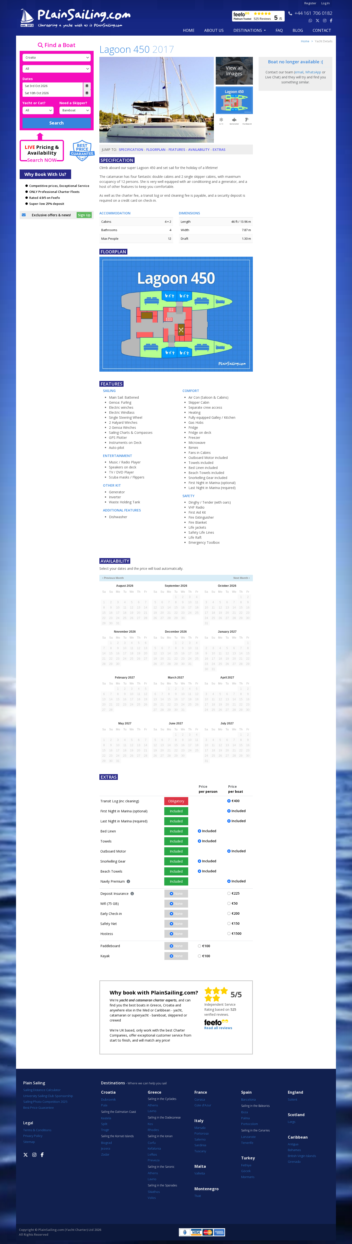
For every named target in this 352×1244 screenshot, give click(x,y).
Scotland (296, 1115)
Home (188, 30)
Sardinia (200, 1145)
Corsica (199, 1099)
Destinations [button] (248, 30)
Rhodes (153, 1130)
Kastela (106, 1118)
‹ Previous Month (113, 577)
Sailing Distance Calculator (42, 1090)
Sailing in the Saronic (161, 1166)
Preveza (153, 1160)
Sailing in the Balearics (255, 1106)
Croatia (108, 1092)
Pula (104, 1105)
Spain (246, 1092)
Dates (28, 78)
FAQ (279, 30)
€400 (235, 801)
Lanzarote (248, 1137)
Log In (325, 3)
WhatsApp (313, 72)
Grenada (294, 1161)
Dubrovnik (108, 1099)
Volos (152, 1197)
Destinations (113, 1083)
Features (177, 149)
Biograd (106, 1143)
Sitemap (29, 1142)
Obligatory (176, 801)
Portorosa (201, 1133)
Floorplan (155, 149)
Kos (150, 1124)
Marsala (199, 1127)
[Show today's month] (172, 578)
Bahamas (294, 1150)
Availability (199, 149)
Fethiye (246, 1165)
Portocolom (249, 1124)
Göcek (245, 1171)
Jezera (105, 1148)
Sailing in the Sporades (162, 1185)
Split (104, 1124)
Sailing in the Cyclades (162, 1099)
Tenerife (247, 1143)
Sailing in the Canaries (255, 1130)
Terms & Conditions (37, 1130)
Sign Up (84, 215)
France (200, 1092)
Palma (245, 1118)
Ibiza (244, 1112)
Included (176, 811)
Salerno (200, 1139)
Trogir (105, 1130)
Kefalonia (154, 1148)
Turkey (248, 1158)
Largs (291, 1121)
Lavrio (152, 1111)
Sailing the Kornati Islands (117, 1136)
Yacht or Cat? (34, 103)
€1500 (236, 933)
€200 (235, 913)
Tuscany (200, 1151)
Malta (200, 1166)
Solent (292, 1099)
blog (298, 30)
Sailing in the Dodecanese (164, 1117)
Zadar (105, 1154)
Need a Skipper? (73, 103)
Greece (154, 1092)
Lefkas (152, 1154)
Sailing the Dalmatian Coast (118, 1112)
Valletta (199, 1173)
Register (310, 3)
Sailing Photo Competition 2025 (45, 1101)
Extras (219, 149)
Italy (198, 1121)
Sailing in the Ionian (160, 1136)
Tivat (197, 1196)
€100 (206, 946)
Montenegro (206, 1189)
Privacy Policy (32, 1136)
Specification (131, 149)
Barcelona (248, 1099)
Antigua (293, 1144)
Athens (153, 1105)
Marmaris (247, 1177)
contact (322, 30)
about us (214, 30)
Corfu (152, 1143)
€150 (235, 923)
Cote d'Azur (202, 1105)
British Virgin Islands (302, 1156)
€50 (235, 903)
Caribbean (298, 1137)
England (295, 1092)
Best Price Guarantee (38, 1107)
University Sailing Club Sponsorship (48, 1096)
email (299, 72)
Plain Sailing (34, 1083)
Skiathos (154, 1192)
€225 (235, 893)
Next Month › (241, 577)
